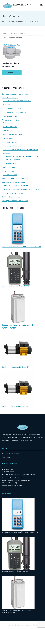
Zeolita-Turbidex (10, 175)
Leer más (11, 73)
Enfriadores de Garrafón (13, 108)
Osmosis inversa (10, 142)
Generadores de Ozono (12, 134)
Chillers (6, 105)
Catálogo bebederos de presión (15, 94)
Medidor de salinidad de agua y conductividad (21, 189)
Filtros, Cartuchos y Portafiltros (16, 131)
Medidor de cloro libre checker (16, 185)
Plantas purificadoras (12, 146)
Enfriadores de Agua (10, 98)
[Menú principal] (41, 5)
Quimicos (6, 154)
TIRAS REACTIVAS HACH (13, 193)
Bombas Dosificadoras (11, 197)
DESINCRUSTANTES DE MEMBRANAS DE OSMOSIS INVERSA (21, 158)
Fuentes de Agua (10, 116)
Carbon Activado (10, 127)
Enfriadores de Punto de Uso (15, 112)
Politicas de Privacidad (10, 454)
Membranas (8, 138)
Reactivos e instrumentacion (13, 182)
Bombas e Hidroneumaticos (13, 179)
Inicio (4, 21)
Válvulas (6, 123)
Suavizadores (8, 171)
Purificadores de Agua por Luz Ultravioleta (20, 150)
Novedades (6, 457)
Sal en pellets (9, 167)
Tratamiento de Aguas (11, 120)
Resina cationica (9, 163)
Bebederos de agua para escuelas (17, 101)
